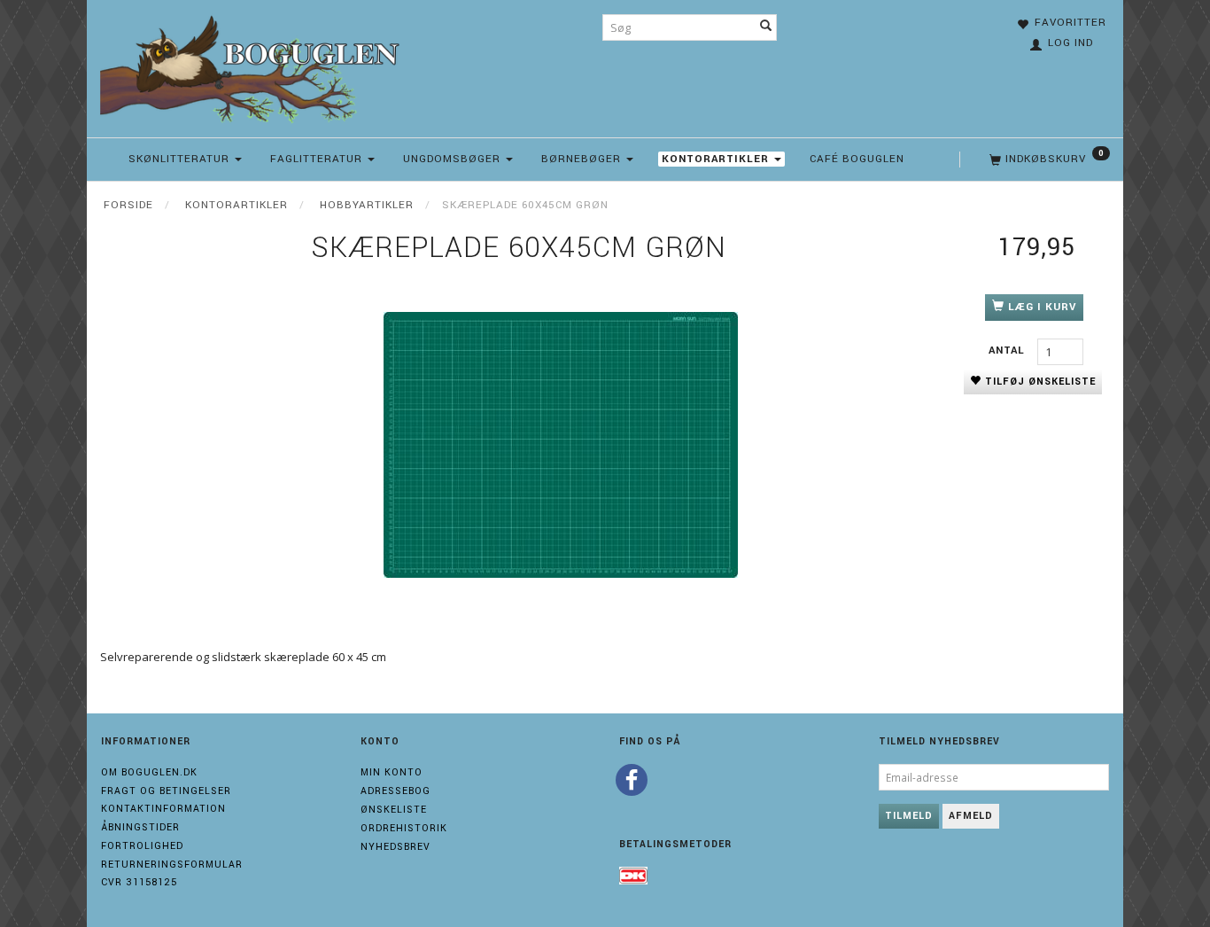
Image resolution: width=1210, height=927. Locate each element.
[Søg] (766, 27)
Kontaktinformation (163, 808)
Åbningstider (140, 827)
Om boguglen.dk (149, 772)
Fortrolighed (142, 846)
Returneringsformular (172, 864)
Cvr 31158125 (139, 882)
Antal (1008, 350)
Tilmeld (909, 815)
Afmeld (971, 815)
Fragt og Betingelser (166, 791)
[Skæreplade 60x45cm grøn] (560, 445)
